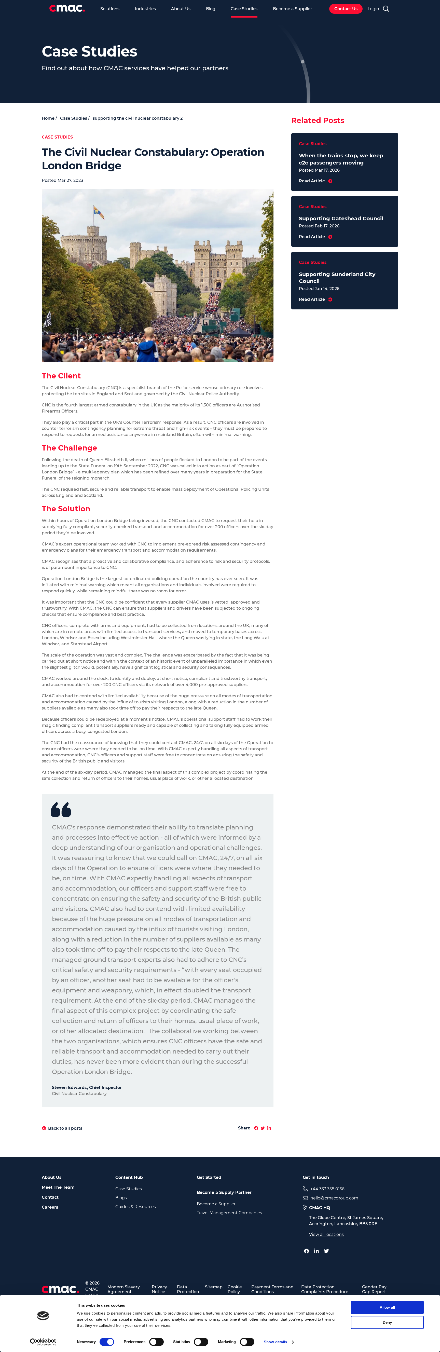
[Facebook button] (308, 1251)
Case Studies (244, 8)
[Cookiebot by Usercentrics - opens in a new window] (43, 1342)
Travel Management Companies (229, 1212)
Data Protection (188, 1289)
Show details (275, 1342)
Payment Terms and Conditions (272, 1289)
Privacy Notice (159, 1289)
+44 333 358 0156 (327, 1188)
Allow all (387, 1307)
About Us (180, 8)
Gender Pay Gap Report (374, 1289)
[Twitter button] (328, 1251)
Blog (210, 8)
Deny (387, 1322)
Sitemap (214, 1287)
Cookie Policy (235, 1289)
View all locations (326, 1234)
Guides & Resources (135, 1206)
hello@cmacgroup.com (334, 1198)
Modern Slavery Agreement (123, 1289)
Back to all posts (65, 1128)
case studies (73, 118)
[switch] (156, 1342)
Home (48, 118)
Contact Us (346, 8)
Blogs (121, 1197)
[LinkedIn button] (317, 1251)
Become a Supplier (292, 8)
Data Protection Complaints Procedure (324, 1289)
